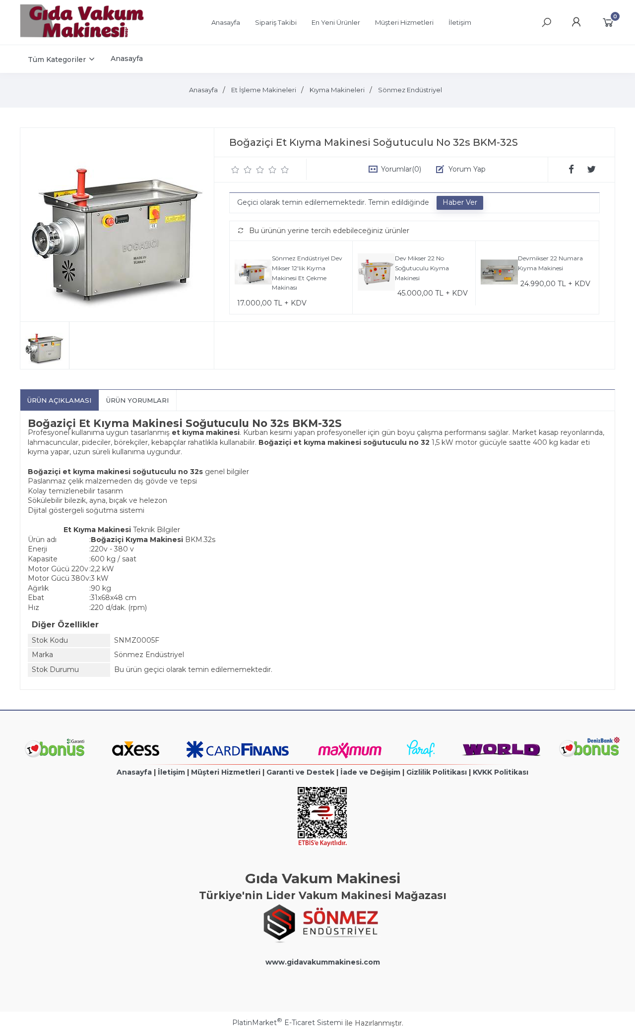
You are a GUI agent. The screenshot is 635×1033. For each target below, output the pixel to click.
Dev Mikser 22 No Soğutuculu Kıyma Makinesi (422, 267)
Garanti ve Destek (300, 772)
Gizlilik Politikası (436, 772)
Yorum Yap (467, 169)
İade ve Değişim (370, 772)
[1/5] (235, 170)
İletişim (171, 772)
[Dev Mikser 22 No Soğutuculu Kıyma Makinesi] (376, 273)
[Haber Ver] (460, 203)
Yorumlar (401, 169)
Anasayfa (134, 772)
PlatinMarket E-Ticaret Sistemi (287, 1022)
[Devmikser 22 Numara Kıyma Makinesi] (499, 273)
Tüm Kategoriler (57, 59)
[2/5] (241, 170)
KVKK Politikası (500, 772)
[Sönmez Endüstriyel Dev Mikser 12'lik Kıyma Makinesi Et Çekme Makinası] (253, 273)
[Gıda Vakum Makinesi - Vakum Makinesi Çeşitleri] (82, 35)
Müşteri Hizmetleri (225, 772)
